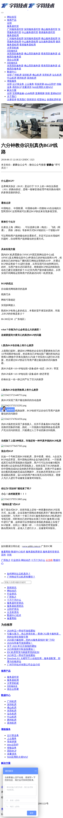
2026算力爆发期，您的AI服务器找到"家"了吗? (31, 640)
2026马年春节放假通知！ (20, 643)
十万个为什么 (38, 560)
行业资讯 (16, 560)
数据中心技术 (18, 551)
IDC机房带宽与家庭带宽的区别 (23, 652)
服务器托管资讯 (51, 551)
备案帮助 (6, 551)
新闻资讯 (11, 587)
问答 (9, 554)
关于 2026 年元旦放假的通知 (21, 646)
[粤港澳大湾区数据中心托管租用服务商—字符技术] (31, 6)
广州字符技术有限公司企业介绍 (23, 664)
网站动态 (25, 560)
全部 (9, 23)
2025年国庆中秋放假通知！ (21, 649)
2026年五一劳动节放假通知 (21, 630)
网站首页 (11, 17)
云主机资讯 (13, 612)
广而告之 (6, 560)
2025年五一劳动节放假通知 (21, 655)
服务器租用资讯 (34, 551)
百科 (3, 554)
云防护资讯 (13, 609)
